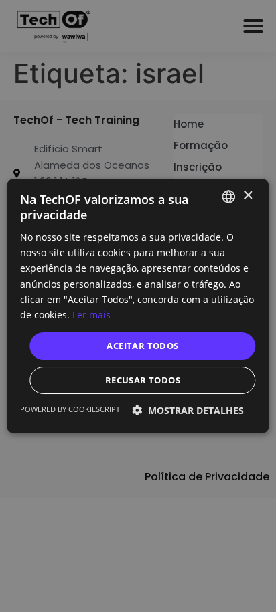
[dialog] (138, 306)
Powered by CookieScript (70, 409)
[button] (188, 410)
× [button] (248, 196)
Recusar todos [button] (142, 380)
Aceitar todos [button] (142, 346)
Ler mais (91, 314)
